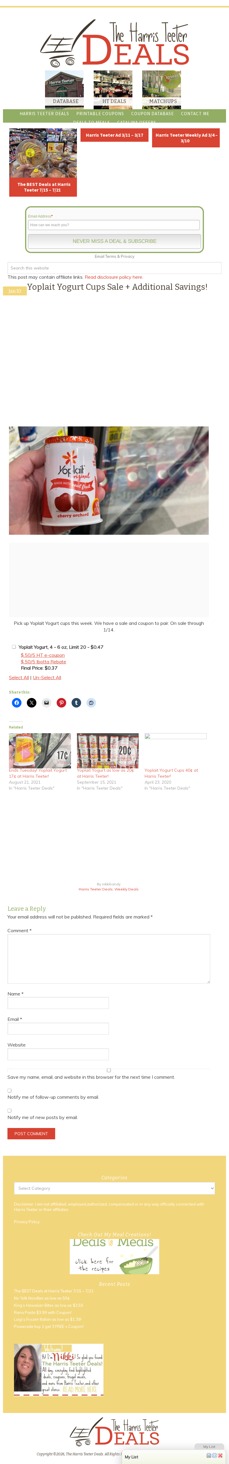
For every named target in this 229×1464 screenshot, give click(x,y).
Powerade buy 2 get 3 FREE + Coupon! (48, 1326)
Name (15, 994)
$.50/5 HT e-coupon (43, 655)
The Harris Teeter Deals (114, 43)
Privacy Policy (27, 1221)
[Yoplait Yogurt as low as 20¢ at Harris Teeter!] (108, 751)
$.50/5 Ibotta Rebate (43, 662)
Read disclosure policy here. (114, 277)
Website (16, 1045)
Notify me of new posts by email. (42, 1117)
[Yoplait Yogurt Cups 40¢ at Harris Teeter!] (176, 751)
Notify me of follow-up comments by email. (53, 1097)
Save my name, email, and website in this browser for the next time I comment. (91, 1077)
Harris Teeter (26, 1209)
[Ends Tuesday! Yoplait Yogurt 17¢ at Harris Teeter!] (40, 751)
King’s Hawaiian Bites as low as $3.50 (48, 1305)
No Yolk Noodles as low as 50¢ (42, 1298)
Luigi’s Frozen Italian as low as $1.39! (47, 1319)
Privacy (127, 256)
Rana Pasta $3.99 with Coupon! (43, 1312)
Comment (19, 930)
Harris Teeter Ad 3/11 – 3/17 (114, 135)
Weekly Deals (126, 889)
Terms (110, 256)
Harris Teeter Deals (96, 889)
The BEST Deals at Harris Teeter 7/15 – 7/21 (44, 187)
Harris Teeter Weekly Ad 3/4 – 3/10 (187, 138)
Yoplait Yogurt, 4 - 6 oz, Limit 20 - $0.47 (61, 647)
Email (14, 1019)
